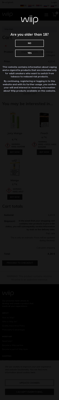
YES (30, 53)
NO (29, 43)
